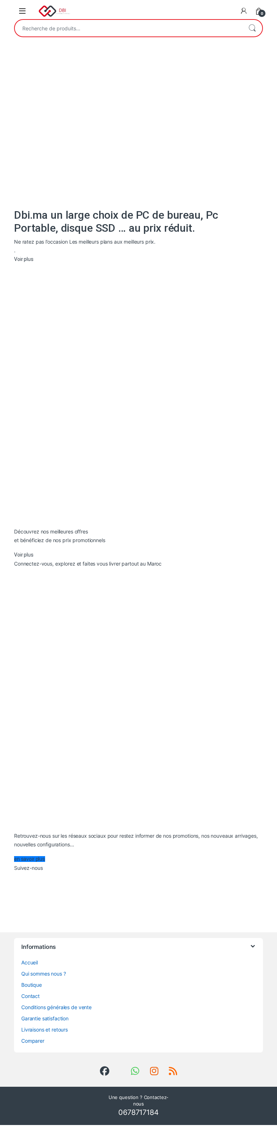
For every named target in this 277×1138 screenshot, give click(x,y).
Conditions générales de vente (56, 1007)
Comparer (32, 1041)
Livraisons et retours (44, 1029)
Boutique (31, 985)
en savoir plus (29, 859)
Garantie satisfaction (45, 1018)
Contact (30, 996)
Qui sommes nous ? (43, 974)
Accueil (29, 962)
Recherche (252, 28)
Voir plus (24, 259)
